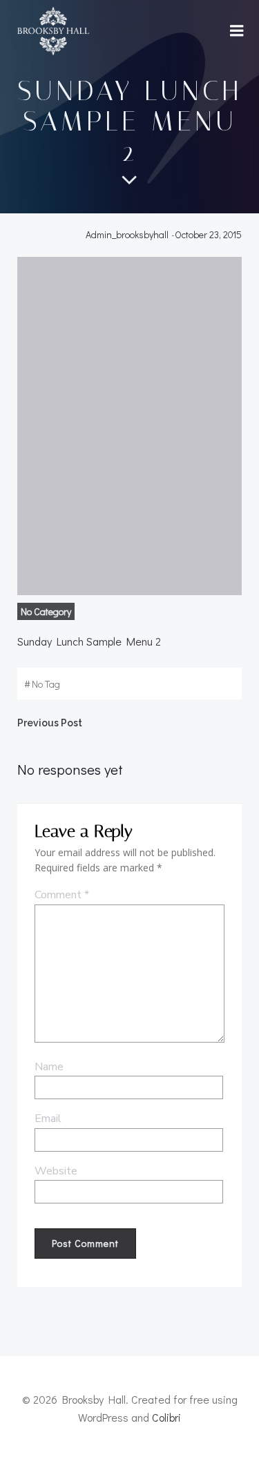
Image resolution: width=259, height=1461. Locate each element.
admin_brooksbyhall (127, 234)
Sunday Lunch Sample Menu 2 (89, 641)
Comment (62, 894)
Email (48, 1118)
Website (56, 1171)
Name (49, 1066)
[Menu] (237, 31)
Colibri (166, 1417)
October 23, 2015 (208, 234)
